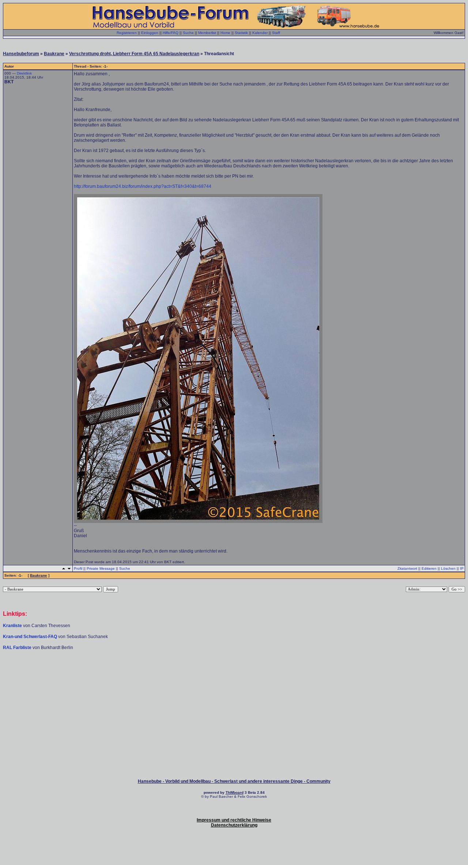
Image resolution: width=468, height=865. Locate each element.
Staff (276, 33)
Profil (78, 568)
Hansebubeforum (21, 53)
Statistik (241, 33)
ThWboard (235, 792)
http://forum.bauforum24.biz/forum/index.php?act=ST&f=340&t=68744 (142, 186)
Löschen (448, 568)
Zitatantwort (407, 568)
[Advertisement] (234, 672)
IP (462, 568)
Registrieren (127, 33)
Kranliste (12, 625)
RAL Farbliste (18, 647)
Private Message (101, 568)
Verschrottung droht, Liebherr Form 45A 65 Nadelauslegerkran (134, 53)
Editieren (429, 568)
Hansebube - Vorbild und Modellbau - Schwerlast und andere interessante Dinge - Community (234, 781)
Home (225, 33)
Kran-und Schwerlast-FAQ (30, 636)
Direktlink (24, 73)
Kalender (260, 33)
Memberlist (207, 33)
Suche (188, 33)
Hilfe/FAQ (170, 33)
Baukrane (54, 53)
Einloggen (149, 33)
